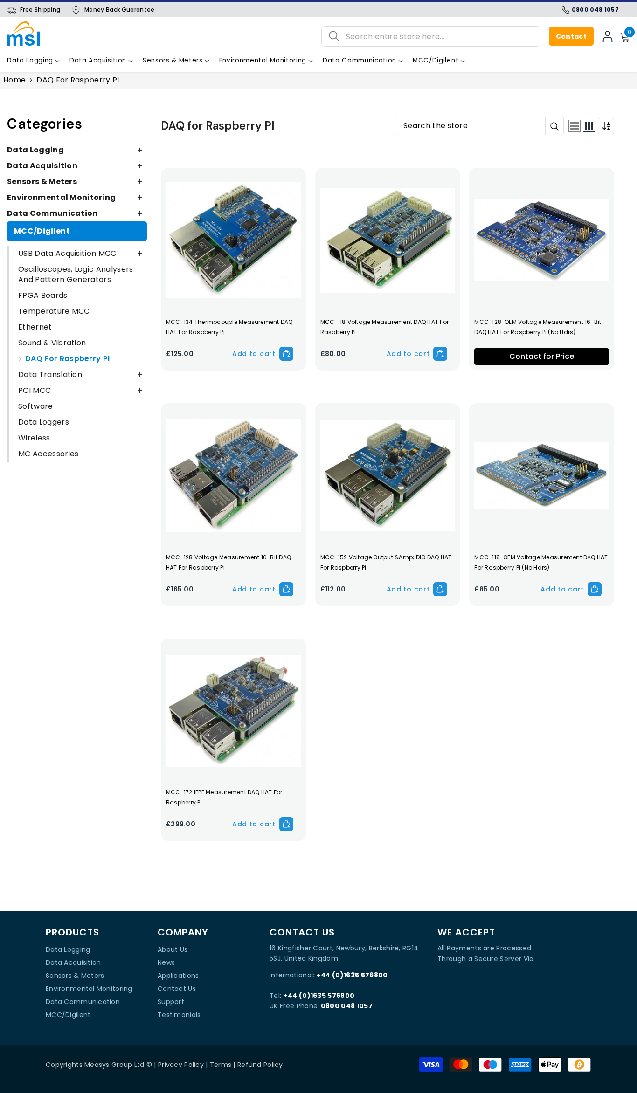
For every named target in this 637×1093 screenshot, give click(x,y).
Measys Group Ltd (114, 1064)
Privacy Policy (181, 1064)
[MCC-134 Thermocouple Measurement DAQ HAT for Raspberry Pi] (233, 240)
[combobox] (439, 36)
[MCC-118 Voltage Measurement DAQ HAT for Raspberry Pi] (387, 240)
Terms (220, 1064)
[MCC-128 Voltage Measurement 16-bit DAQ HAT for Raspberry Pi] (233, 475)
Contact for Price (541, 356)
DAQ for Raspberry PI (77, 80)
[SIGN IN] (607, 36)
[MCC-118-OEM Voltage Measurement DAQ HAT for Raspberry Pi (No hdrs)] (541, 475)
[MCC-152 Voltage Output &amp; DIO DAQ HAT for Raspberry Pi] (387, 475)
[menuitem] (77, 150)
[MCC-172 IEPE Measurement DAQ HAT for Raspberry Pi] (233, 711)
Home (14, 80)
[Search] (430, 36)
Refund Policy (260, 1064)
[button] (574, 126)
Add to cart (254, 353)
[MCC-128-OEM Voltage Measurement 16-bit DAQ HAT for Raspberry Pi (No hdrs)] (541, 240)
